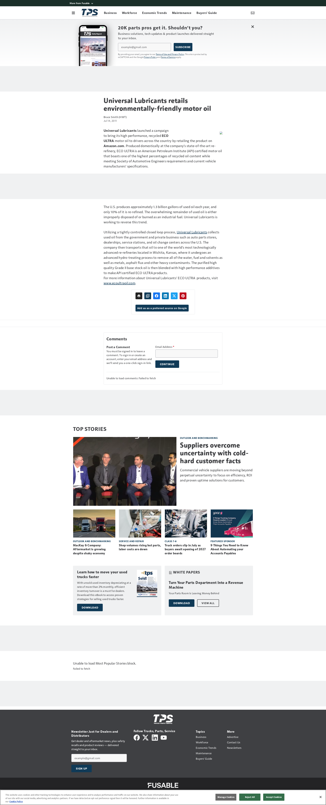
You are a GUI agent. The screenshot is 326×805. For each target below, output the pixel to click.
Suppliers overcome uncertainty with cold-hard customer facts (214, 453)
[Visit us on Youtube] (164, 737)
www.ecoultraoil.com (119, 283)
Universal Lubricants (192, 232)
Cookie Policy (16, 801)
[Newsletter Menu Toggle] (253, 13)
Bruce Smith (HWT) (115, 117)
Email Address (164, 346)
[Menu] (73, 13)
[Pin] (183, 295)
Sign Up (81, 768)
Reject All (250, 797)
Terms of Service (168, 57)
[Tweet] (174, 295)
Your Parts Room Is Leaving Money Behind (194, 593)
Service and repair (131, 541)
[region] (163, 797)
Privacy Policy (150, 57)
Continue (167, 364)
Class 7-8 (171, 541)
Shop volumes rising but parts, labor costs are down (140, 547)
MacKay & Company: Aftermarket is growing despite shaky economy (89, 549)
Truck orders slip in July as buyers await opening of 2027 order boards (185, 549)
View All (208, 603)
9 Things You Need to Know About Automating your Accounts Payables (229, 549)
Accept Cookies (274, 797)
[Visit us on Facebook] (137, 737)
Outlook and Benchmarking (199, 437)
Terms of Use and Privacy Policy (170, 54)
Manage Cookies (226, 797)
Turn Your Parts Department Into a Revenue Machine (206, 585)
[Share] (156, 295)
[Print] (138, 295)
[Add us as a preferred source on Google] (147, 295)
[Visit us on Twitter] (145, 737)
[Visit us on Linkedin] (155, 737)
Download (90, 607)
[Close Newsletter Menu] (252, 26)
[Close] (320, 797)
